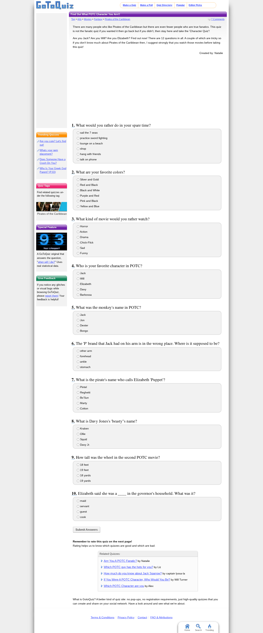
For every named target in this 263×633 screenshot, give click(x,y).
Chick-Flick (86, 242)
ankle (83, 361)
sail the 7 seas (88, 132)
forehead (85, 356)
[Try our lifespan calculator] (51, 241)
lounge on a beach (91, 143)
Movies (87, 19)
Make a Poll (146, 5)
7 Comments (217, 19)
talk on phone (88, 159)
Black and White (89, 190)
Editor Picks (195, 5)
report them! (52, 295)
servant (84, 506)
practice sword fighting (93, 138)
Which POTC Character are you (124, 586)
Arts (79, 19)
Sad (82, 247)
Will (81, 278)
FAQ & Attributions (161, 617)
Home (187, 630)
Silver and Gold (89, 179)
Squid (83, 439)
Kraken (84, 428)
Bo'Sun (84, 397)
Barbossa (85, 294)
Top (73, 19)
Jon (82, 320)
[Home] (55, 5)
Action (83, 231)
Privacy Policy (126, 617)
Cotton (83, 408)
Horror (83, 226)
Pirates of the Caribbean (117, 19)
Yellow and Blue (89, 206)
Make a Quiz (129, 5)
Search (198, 630)
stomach (84, 367)
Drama (83, 237)
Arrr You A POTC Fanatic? (120, 560)
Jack (82, 273)
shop (82, 148)
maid (82, 500)
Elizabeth (85, 283)
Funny (83, 253)
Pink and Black (88, 200)
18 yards (85, 475)
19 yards (85, 480)
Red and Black (88, 184)
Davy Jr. (84, 444)
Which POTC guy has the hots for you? (128, 567)
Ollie (82, 433)
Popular (180, 5)
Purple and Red (89, 195)
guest (83, 511)
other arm (85, 350)
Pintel (83, 387)
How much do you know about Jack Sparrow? (133, 573)
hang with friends (90, 154)
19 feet (84, 469)
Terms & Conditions (102, 617)
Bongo (83, 330)
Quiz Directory (164, 5)
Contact (142, 617)
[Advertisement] (148, 88)
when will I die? (46, 262)
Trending (209, 630)
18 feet (84, 464)
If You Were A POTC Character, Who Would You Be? (137, 579)
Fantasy (98, 19)
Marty (83, 403)
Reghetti (84, 392)
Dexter (83, 325)
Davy (82, 289)
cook (82, 517)
